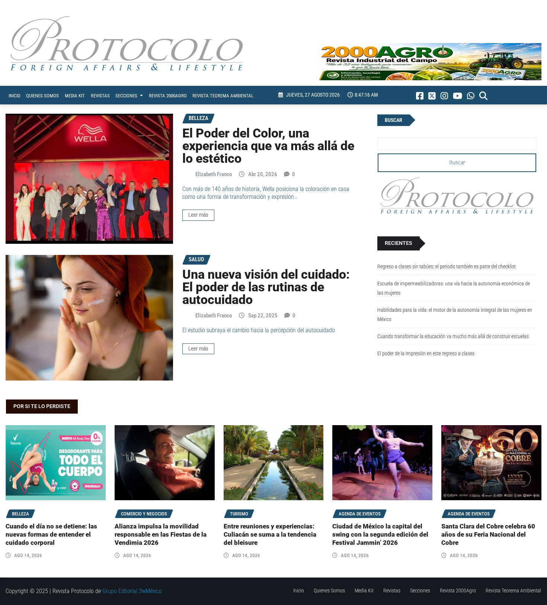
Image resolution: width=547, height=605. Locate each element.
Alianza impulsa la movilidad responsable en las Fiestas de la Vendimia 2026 (161, 534)
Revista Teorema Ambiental (222, 95)
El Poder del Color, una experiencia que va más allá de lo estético (268, 146)
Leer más (198, 214)
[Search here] (483, 96)
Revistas (100, 95)
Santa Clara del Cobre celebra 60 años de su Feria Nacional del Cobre (488, 534)
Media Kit (75, 95)
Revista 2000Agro (168, 95)
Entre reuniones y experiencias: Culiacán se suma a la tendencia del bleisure (270, 534)
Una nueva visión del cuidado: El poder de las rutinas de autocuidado (266, 287)
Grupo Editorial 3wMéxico (132, 591)
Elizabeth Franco (213, 174)
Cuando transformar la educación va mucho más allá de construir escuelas (453, 336)
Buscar (393, 120)
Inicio (14, 95)
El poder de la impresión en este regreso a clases (425, 353)
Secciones (126, 95)
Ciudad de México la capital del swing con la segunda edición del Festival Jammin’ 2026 (380, 534)
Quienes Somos (42, 95)
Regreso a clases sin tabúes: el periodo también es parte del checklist (446, 266)
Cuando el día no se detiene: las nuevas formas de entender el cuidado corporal (51, 534)
